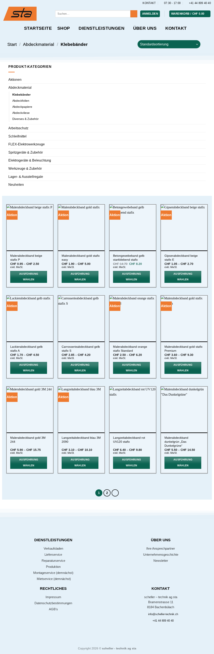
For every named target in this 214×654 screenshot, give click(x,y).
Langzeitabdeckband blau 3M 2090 (81, 439)
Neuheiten (16, 184)
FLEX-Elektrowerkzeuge (26, 144)
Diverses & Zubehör (25, 119)
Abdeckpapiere (22, 106)
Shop (63, 28)
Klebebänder (21, 94)
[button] (150, 13)
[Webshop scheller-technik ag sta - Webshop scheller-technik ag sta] (26, 13)
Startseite (38, 28)
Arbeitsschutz (18, 128)
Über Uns (145, 28)
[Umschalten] (203, 87)
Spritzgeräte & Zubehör (25, 152)
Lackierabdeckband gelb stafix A (26, 348)
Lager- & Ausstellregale (25, 176)
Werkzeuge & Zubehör (25, 168)
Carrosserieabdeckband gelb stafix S (81, 348)
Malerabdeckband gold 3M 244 (28, 439)
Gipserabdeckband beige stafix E (181, 257)
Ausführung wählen (28, 277)
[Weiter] (115, 492)
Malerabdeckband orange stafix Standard (130, 348)
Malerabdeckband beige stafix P (26, 257)
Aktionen (15, 79)
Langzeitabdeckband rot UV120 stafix (129, 439)
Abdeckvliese (21, 112)
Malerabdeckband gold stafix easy (81, 257)
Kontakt (176, 28)
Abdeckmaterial (38, 44)
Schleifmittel (17, 136)
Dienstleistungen (101, 28)
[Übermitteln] (133, 13)
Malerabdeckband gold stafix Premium (183, 348)
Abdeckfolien (20, 100)
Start (12, 44)
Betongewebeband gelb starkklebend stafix (128, 257)
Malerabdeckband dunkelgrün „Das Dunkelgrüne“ (176, 441)
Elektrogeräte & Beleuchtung (29, 160)
